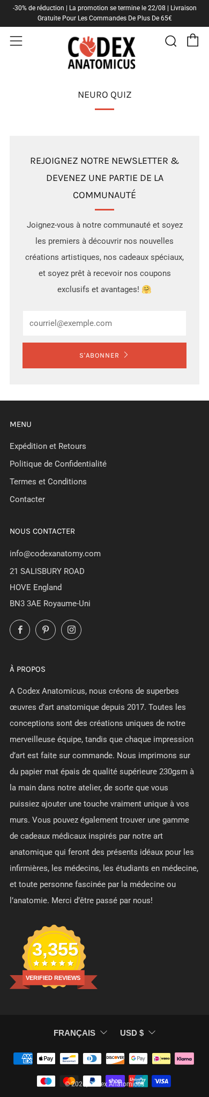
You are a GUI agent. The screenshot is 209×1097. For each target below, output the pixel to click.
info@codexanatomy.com (55, 553)
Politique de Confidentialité (58, 464)
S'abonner (99, 355)
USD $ (132, 1032)
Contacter (27, 499)
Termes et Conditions (48, 481)
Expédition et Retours (48, 446)
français (74, 1032)
